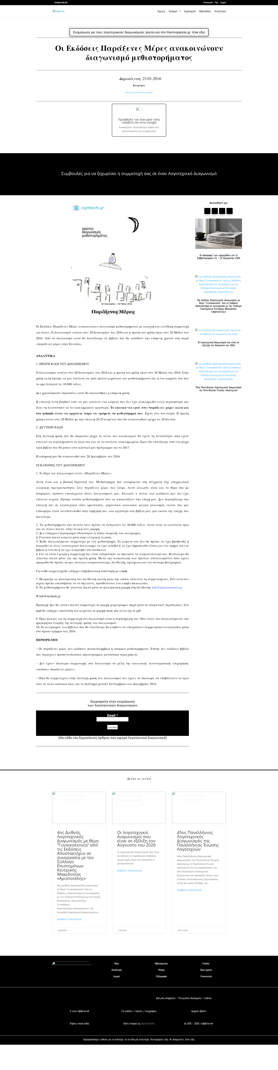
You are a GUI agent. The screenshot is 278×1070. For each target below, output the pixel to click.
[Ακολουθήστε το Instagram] (230, 211)
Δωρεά (223, 2)
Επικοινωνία (208, 2)
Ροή (216, 2)
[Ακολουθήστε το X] (87, 998)
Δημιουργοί (190, 11)
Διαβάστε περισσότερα (69, 919)
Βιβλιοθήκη (205, 11)
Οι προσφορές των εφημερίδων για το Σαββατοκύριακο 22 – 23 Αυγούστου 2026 (218, 257)
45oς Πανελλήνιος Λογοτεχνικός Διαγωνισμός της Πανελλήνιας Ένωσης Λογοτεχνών (218, 389)
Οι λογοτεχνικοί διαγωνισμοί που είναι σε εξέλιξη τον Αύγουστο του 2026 (218, 344)
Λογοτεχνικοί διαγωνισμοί (139, 92)
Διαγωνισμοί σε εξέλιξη (128, 797)
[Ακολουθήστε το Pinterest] (222, 211)
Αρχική (161, 11)
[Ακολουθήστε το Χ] (215, 211)
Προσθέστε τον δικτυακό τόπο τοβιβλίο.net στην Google (139, 121)
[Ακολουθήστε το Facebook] (207, 211)
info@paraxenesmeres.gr (167, 587)
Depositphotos (147, 1023)
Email (112, 715)
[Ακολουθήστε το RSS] (107, 998)
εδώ (166, 1039)
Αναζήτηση (220, 11)
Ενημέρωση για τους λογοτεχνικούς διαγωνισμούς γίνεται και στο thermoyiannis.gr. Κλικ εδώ (139, 32)
